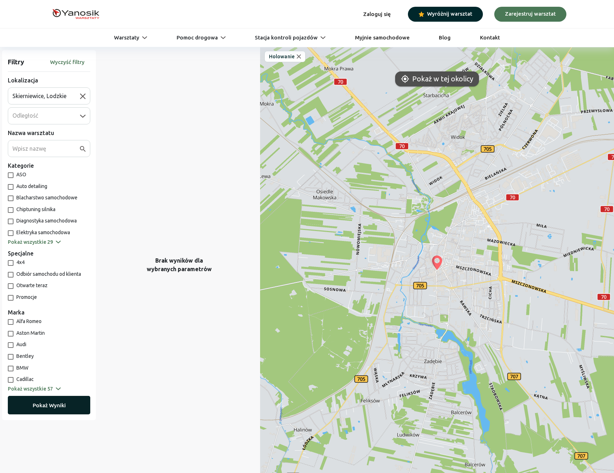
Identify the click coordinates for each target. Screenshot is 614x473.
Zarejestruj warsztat (530, 14)
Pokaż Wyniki (49, 405)
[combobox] (46, 96)
